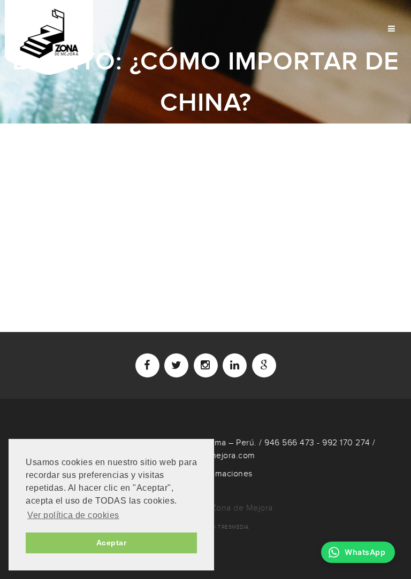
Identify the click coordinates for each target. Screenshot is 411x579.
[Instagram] (206, 365)
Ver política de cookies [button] (73, 515)
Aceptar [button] (111, 542)
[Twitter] (176, 365)
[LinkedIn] (235, 365)
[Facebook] (147, 365)
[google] (264, 365)
